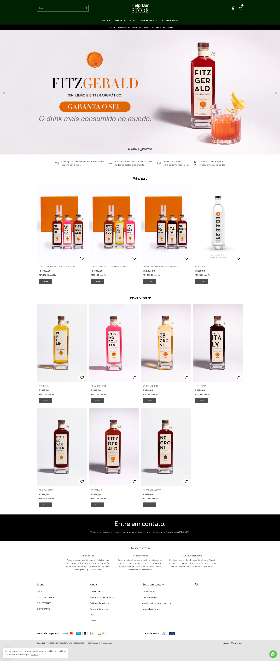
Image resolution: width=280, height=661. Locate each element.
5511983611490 (148, 591)
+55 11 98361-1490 (150, 597)
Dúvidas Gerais (96, 591)
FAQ (91, 615)
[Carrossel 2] (140, 92)
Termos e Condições (99, 609)
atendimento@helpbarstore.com (156, 603)
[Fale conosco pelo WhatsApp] (273, 654)
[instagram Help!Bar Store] (196, 584)
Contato (93, 620)
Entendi (34, 654)
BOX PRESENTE (149, 20)
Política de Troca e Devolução (102, 597)
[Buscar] (85, 8)
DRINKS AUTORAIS (125, 20)
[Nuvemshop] (233, 643)
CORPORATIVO (170, 20)
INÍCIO (106, 20)
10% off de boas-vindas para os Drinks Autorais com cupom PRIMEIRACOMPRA (140, 27)
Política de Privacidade (99, 603)
